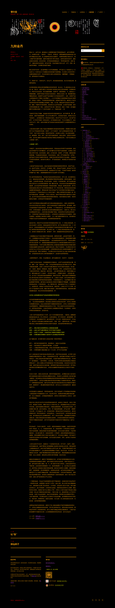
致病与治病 (86, 220)
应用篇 (85, 163)
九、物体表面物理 (88, 137)
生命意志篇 (84, 207)
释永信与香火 (85, 94)
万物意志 (73, 12)
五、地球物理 (87, 140)
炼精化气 (86, 194)
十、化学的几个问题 (88, 151)
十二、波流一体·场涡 (88, 156)
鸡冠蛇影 (86, 202)
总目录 (85, 169)
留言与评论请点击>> (50, 563)
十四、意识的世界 (88, 160)
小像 (86, 186)
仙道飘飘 (13, 56)
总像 (86, 189)
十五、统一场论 (87, 158)
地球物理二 (87, 145)
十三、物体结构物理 (88, 155)
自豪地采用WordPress (19, 600)
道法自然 (86, 199)
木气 (83, 106)
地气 (83, 112)
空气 (83, 111)
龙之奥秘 (86, 204)
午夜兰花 (86, 178)
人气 (83, 104)
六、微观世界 (87, 150)
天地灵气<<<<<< (40, 518)
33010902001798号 (59, 585)
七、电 (85, 133)
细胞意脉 (84, 91)
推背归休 (86, 183)
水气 (83, 109)
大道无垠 (91, 12)
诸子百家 (86, 197)
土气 (83, 107)
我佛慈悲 (86, 181)
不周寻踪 (86, 174)
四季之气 (84, 101)
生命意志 (64, 12)
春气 (83, 99)
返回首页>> (48, 566)
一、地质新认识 (87, 166)
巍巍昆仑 (86, 179)
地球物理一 (87, 142)
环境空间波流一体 (88, 212)
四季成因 (84, 102)
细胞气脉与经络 (87, 217)
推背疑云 (87, 192)
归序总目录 (87, 188)
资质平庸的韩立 (85, 88)
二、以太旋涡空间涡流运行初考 (91, 138)
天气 (83, 114)
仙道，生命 (13, 60)
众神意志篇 (84, 165)
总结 (86, 191)
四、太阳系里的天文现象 (89, 161)
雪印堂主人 (13, 52)
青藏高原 (86, 201)
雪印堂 (14, 11)
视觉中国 (34, 576)
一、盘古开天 (87, 132)
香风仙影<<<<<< (40, 516)
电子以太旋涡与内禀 (86, 117)
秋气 (83, 96)
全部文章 (18, 56)
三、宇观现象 (87, 135)
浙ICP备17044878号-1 (62, 581)
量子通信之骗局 (85, 89)
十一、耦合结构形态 (88, 153)
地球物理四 (87, 146)
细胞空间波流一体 (88, 219)
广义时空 (100, 12)
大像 (86, 184)
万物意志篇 (84, 130)
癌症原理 (86, 196)
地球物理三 (87, 143)
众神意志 (82, 12)
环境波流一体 (85, 116)
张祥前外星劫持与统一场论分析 (89, 119)
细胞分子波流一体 (88, 215)
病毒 (85, 214)
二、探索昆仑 (87, 168)
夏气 (83, 97)
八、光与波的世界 (88, 148)
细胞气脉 (84, 93)
